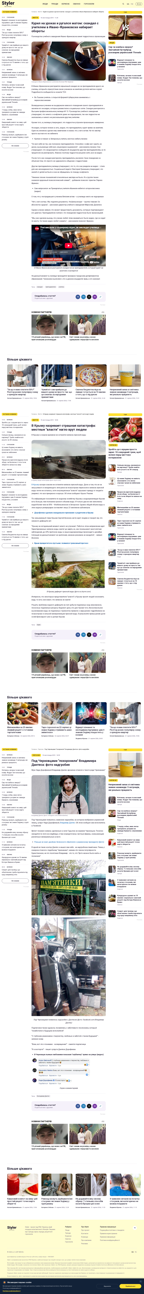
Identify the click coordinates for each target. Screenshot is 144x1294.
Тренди (54, 4)
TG (83, 297)
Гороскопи (89, 4)
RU (132, 4)
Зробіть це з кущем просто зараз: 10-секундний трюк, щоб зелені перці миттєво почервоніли (15, 425)
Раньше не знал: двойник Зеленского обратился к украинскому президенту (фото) (69, 842)
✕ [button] (140, 1281)
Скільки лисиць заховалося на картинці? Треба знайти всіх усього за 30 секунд (14, 437)
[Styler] (8, 4)
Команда (84, 1237)
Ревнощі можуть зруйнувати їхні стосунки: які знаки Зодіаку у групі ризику (15, 137)
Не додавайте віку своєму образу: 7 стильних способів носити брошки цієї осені (15, 834)
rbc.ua (139, 4)
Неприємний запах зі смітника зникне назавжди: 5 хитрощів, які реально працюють (15, 74)
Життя (40, 12)
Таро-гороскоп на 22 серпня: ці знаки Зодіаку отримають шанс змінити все (14, 484)
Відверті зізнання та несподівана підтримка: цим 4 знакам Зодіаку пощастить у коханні (14, 22)
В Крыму (35, 485)
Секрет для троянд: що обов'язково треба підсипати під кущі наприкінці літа (15, 872)
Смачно (76, 4)
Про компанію (86, 1240)
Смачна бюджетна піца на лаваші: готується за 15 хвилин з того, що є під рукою (15, 62)
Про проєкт (85, 1230)
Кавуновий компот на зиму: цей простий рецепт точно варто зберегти (14, 124)
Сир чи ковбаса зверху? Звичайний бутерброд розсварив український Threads (14, 99)
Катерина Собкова (13, 736)
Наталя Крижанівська (14, 398)
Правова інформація (107, 1237)
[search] (123, 4)
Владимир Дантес (67, 823)
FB (78, 297)
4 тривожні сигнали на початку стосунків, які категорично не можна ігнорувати (14, 847)
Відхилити (107, 1286)
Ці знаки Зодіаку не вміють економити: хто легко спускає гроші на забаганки (13, 449)
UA (128, 4)
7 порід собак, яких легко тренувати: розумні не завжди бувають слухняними (13, 112)
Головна (34, 12)
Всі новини (15, 146)
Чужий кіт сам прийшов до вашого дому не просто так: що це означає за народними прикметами (15, 48)
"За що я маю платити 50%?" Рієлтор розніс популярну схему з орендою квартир (15, 35)
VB (95, 297)
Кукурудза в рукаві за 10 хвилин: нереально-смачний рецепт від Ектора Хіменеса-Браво (14, 859)
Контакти (84, 1233)
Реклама (84, 1244)
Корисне (65, 4)
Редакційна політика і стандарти (112, 1230)
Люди (45, 4)
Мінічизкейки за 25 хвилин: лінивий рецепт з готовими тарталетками (15, 473)
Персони (40, 749)
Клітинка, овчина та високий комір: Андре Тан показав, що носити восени (13, 87)
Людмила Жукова (81, 738)
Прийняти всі (130, 1286)
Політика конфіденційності (110, 1240)
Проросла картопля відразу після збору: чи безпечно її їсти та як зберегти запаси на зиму (15, 462)
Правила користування (108, 1233)
